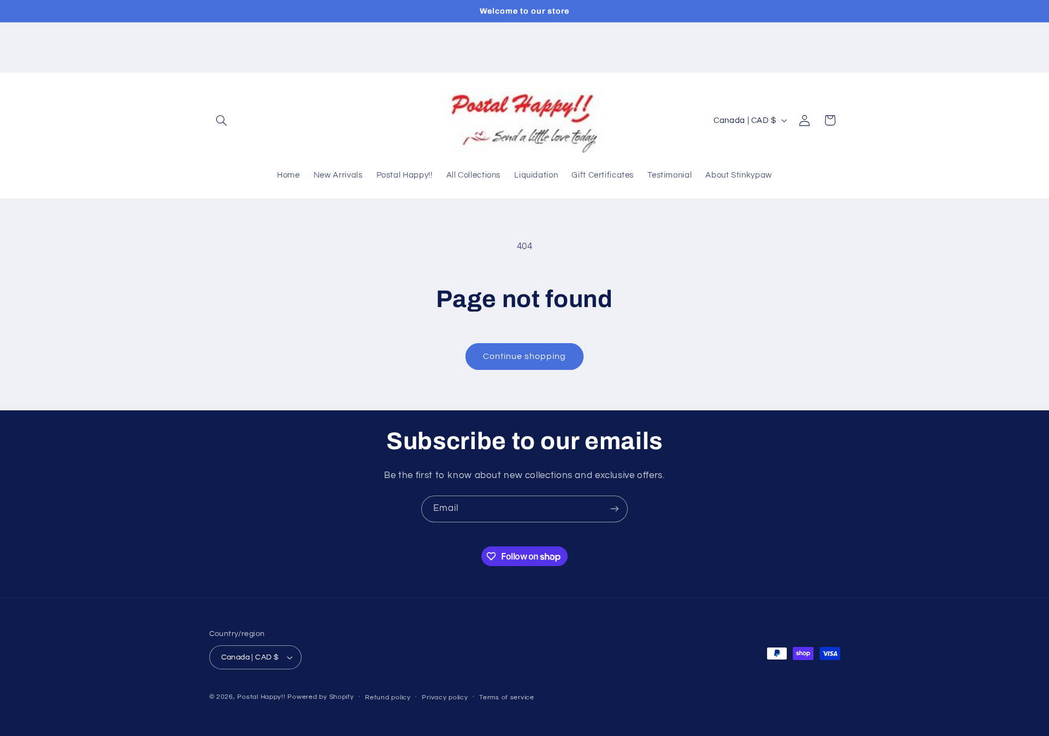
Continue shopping (525, 356)
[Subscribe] (614, 509)
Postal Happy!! (261, 697)
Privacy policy (445, 697)
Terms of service (506, 697)
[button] (221, 120)
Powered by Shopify (320, 697)
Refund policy (388, 697)
